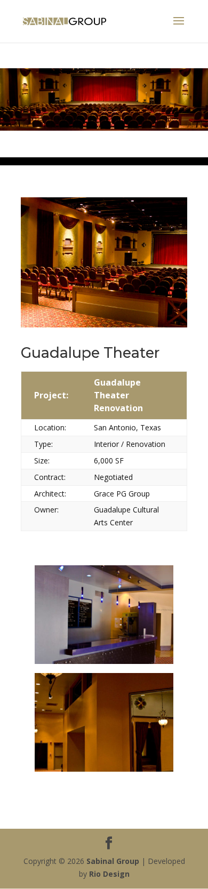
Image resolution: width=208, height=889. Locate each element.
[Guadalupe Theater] (104, 661)
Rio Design (109, 874)
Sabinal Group (112, 861)
